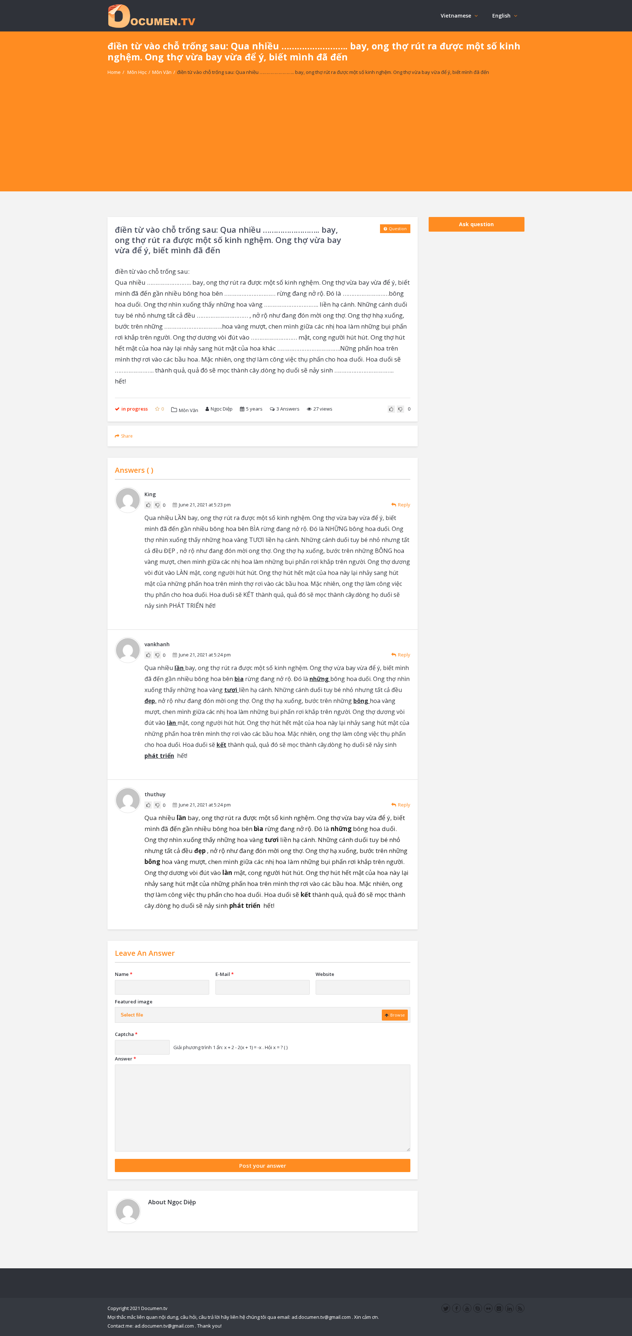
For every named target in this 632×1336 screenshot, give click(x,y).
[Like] (391, 409)
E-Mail (224, 974)
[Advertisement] (316, 140)
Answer (125, 1058)
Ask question (476, 224)
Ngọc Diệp (222, 408)
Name (123, 974)
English (501, 15)
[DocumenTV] (151, 15)
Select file (132, 1015)
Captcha (126, 1034)
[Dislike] (400, 409)
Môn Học (137, 72)
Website (325, 974)
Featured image (134, 1001)
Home (114, 72)
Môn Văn (162, 72)
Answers (288, 408)
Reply (404, 504)
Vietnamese (456, 15)
